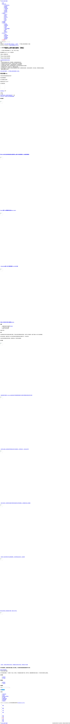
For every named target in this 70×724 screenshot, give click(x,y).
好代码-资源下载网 (3, 71)
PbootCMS (6, 17)
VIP (3, 717)
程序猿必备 (6, 35)
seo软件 (5, 34)
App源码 (5, 9)
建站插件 (5, 38)
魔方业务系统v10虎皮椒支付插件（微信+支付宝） (8, 610)
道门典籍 (3, 697)
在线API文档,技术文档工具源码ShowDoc (7, 322)
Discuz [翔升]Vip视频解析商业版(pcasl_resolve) (8, 210)
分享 (3, 710)
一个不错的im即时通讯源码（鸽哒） (13, 71)
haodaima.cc (2, 90)
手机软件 (5, 36)
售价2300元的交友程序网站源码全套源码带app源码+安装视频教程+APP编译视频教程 (14, 154)
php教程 (5, 26)
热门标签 (3, 678)
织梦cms (5, 16)
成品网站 (5, 6)
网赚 (5, 30)
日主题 (3, 695)
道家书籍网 (4, 699)
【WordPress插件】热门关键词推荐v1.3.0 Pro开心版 (9, 266)
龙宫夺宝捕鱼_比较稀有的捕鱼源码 (6, 95)
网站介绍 (1, 669)
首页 (3, 715)
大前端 (5, 27)
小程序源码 (6, 8)
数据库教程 (6, 25)
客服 (3, 708)
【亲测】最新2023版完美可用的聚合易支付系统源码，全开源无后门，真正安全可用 (14, 449)
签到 (3, 705)
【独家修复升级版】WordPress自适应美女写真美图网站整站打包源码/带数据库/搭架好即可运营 (16, 395)
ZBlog (5, 20)
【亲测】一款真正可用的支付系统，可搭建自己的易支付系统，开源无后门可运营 (14, 664)
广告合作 (3, 683)
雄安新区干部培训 (5, 696)
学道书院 (3, 700)
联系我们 (5, 669)
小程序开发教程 (7, 28)
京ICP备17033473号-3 (21, 702)
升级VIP (11, 326)
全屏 (3, 712)
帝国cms (5, 15)
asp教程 (5, 29)
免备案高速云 (4, 698)
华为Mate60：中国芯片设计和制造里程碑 (7, 96)
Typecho (5, 19)
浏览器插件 (6, 37)
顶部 (3, 721)
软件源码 (5, 10)
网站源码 (5, 7)
